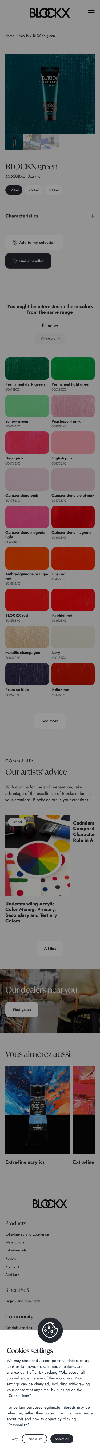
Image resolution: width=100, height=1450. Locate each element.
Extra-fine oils (15, 1250)
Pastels (10, 1258)
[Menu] (91, 13)
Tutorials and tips (18, 1327)
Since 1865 (17, 1290)
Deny (14, 1438)
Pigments (12, 1266)
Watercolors (15, 1242)
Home (9, 35)
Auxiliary (12, 1274)
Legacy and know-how (22, 1301)
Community (19, 1316)
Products (15, 1223)
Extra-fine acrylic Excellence (27, 1234)
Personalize (34, 1438)
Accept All (62, 1438)
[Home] (50, 1203)
